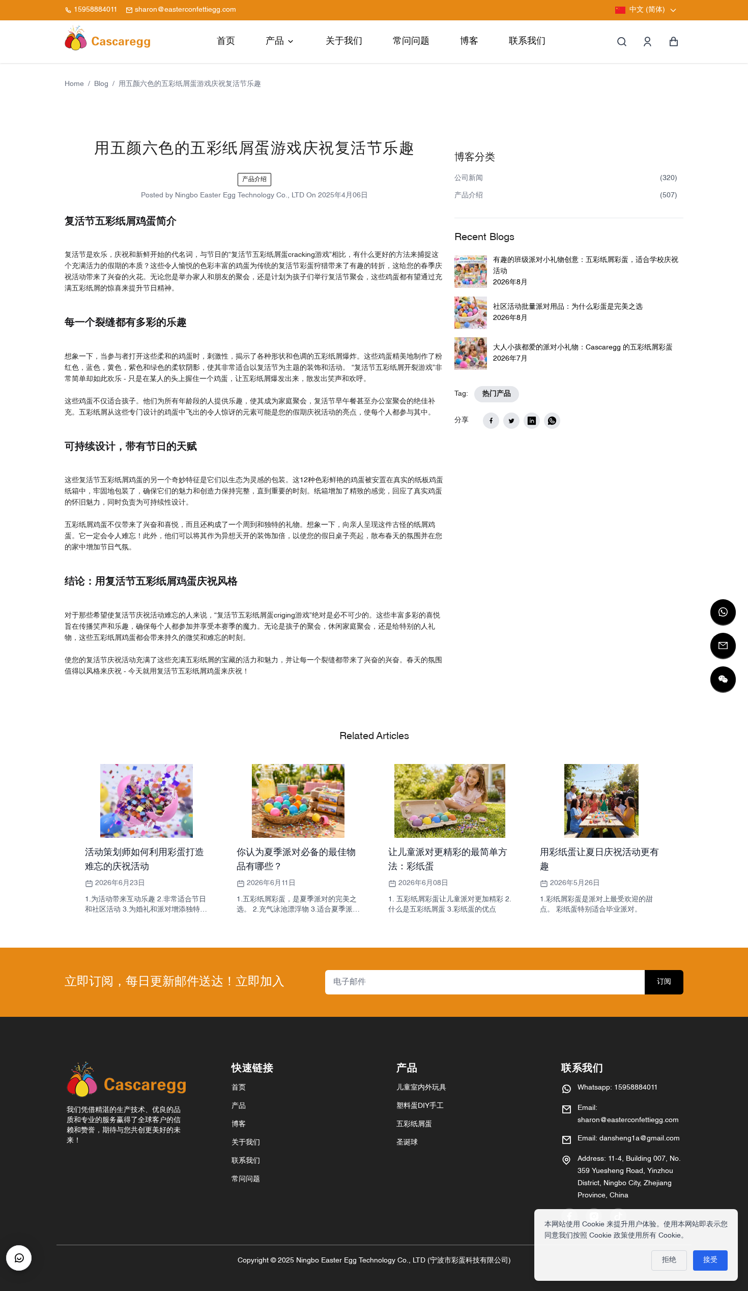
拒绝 (669, 1260)
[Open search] (622, 42)
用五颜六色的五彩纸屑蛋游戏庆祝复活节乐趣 (190, 84)
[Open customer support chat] (19, 1258)
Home (74, 84)
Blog (101, 84)
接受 (710, 1260)
